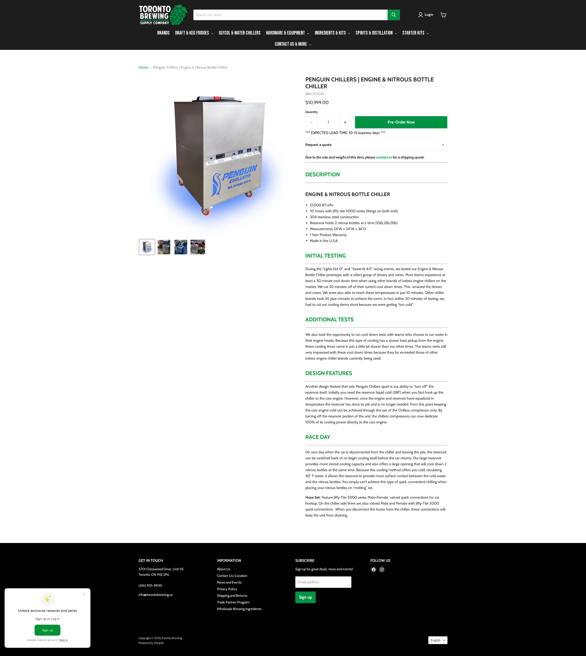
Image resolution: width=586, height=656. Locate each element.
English (436, 640)
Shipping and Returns (232, 596)
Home (143, 67)
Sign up (305, 597)
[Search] (394, 15)
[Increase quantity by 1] (345, 122)
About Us (223, 569)
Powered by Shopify (151, 643)
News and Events (229, 582)
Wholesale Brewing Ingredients (239, 609)
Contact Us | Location (232, 576)
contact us (384, 157)
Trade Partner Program (233, 602)
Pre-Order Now (401, 122)
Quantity (311, 112)
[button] (426, 15)
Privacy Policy (227, 589)
